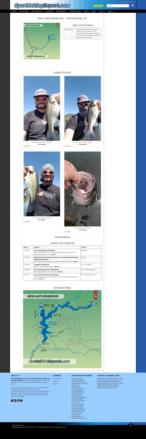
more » (53, 254)
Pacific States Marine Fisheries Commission (110, 380)
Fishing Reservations (78, 388)
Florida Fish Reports (78, 389)
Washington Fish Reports (79, 418)
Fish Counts (75, 385)
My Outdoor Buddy (77, 404)
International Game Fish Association (108, 381)
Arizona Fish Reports (78, 380)
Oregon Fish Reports (78, 408)
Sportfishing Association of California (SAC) (110, 378)
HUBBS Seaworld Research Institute (108, 384)
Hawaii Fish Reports (78, 393)
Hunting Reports (77, 394)
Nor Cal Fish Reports (78, 407)
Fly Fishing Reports (77, 391)
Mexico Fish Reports (78, 399)
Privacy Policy (57, 378)
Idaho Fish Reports (77, 396)
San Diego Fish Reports (79, 410)
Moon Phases (76, 402)
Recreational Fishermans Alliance (107, 388)
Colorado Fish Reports (78, 382)
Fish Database (76, 386)
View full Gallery (61, 237)
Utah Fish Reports (77, 416)
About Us (55, 381)
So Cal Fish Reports (77, 411)
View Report (42, 144)
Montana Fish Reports (78, 400)
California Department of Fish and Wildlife (110, 383)
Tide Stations (75, 415)
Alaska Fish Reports (77, 378)
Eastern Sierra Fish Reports (80, 383)
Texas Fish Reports (77, 413)
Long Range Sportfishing (79, 397)
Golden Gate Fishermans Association (108, 386)
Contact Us (56, 383)
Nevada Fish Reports (78, 405)
